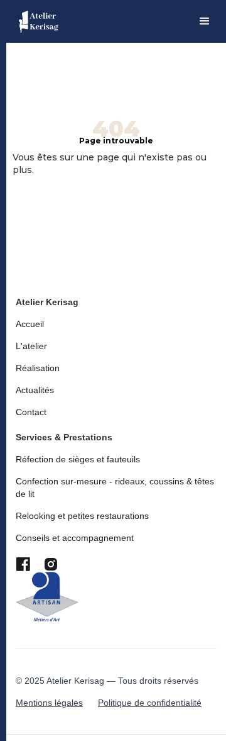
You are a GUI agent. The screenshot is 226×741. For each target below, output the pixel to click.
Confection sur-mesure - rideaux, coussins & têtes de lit (115, 487)
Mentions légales (49, 703)
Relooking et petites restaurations (82, 516)
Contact (31, 412)
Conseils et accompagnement (75, 538)
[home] (38, 22)
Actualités (35, 390)
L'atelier (31, 346)
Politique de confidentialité (150, 703)
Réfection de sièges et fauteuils (78, 459)
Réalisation (38, 368)
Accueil (30, 324)
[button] (205, 21)
